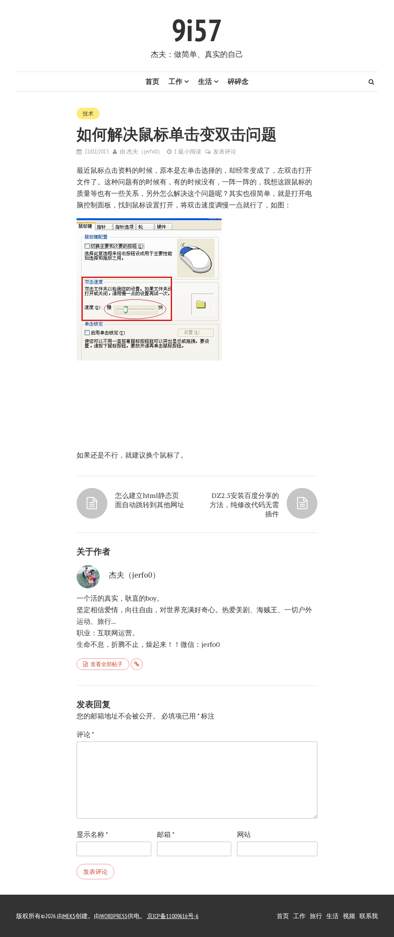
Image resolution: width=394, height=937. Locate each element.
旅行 (316, 916)
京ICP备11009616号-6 (173, 916)
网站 (244, 834)
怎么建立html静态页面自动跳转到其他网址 (149, 500)
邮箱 (165, 834)
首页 (152, 81)
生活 (205, 81)
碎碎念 (238, 81)
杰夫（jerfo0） (145, 151)
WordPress (113, 916)
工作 (175, 81)
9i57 (197, 30)
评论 (85, 734)
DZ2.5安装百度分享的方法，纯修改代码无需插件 (244, 504)
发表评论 (224, 151)
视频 (349, 916)
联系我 (368, 916)
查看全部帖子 (106, 664)
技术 (88, 113)
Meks (69, 916)
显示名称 (92, 834)
